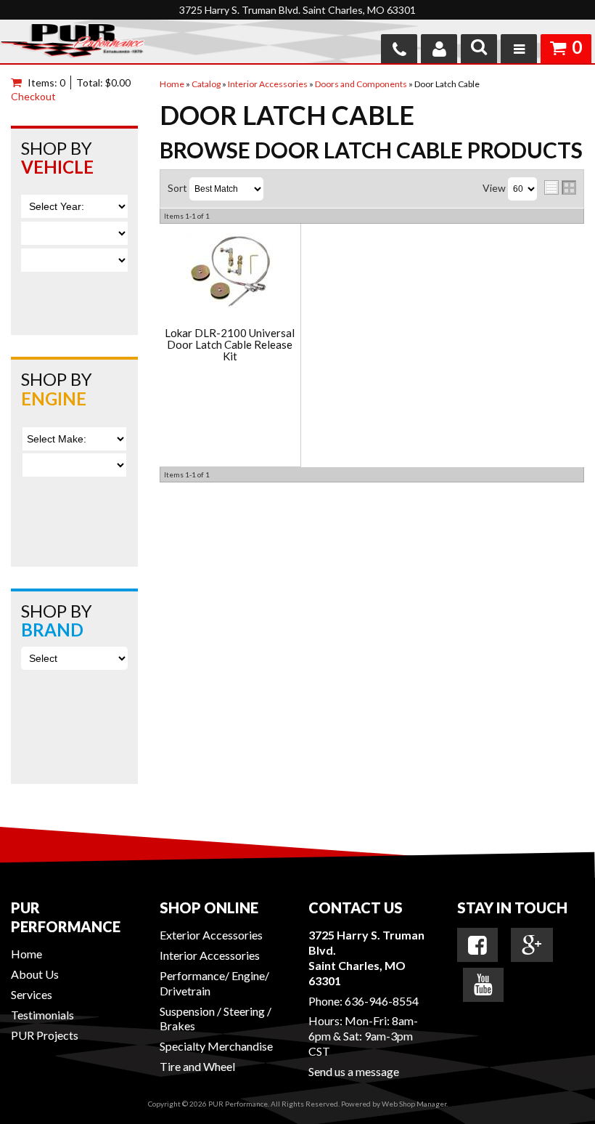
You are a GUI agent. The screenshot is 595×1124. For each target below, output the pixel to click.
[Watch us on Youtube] (483, 984)
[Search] (479, 48)
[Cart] (19, 82)
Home (26, 954)
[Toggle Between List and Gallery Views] (560, 187)
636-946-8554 (382, 1001)
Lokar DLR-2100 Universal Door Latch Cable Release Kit (230, 345)
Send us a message (353, 1071)
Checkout (33, 96)
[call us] (399, 48)
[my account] (439, 48)
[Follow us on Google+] (532, 945)
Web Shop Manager (414, 1103)
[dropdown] (519, 48)
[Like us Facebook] (477, 945)
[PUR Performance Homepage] (72, 43)
